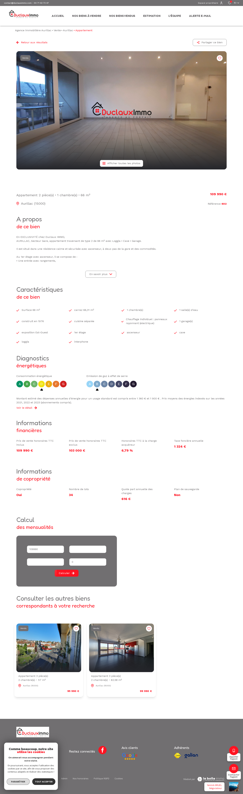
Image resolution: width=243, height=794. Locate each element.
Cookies (119, 778)
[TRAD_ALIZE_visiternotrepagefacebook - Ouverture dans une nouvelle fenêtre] (102, 750)
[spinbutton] (87, 562)
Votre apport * (34, 556)
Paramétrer (18, 781)
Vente (57, 30)
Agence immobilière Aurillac (33, 30)
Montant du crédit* (37, 543)
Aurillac (68, 30)
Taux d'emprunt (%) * (80, 556)
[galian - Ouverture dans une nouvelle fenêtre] (191, 755)
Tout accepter (44, 781)
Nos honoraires (80, 778)
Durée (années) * (78, 543)
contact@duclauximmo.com (18, 3)
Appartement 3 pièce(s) (33, 678)
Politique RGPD (101, 778)
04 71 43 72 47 (41, 3)
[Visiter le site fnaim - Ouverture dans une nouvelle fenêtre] (177, 755)
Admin (64, 778)
